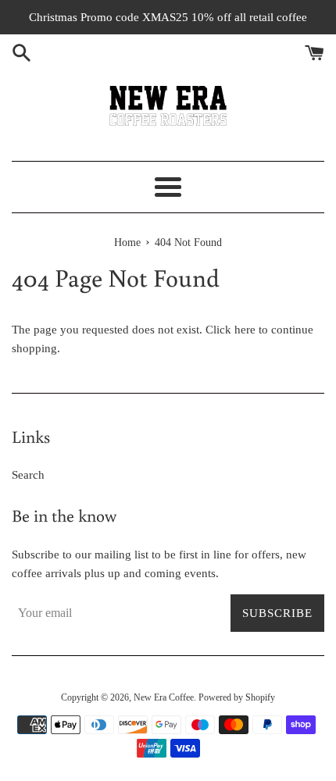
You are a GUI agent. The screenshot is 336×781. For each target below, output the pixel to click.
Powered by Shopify (236, 697)
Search (28, 475)
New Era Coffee (164, 697)
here (245, 329)
